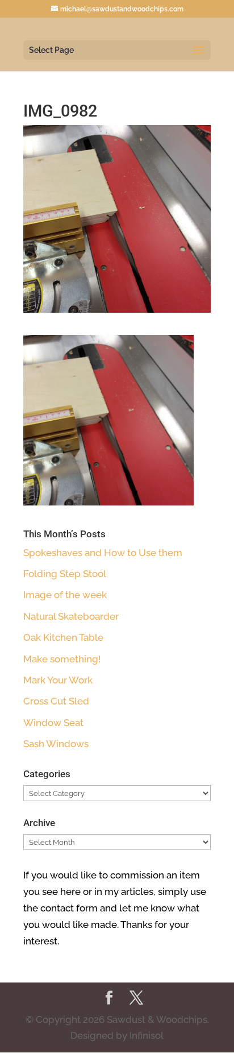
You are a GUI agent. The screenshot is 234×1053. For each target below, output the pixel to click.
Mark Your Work (58, 680)
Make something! (62, 659)
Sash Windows (56, 743)
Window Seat (53, 722)
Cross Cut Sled (56, 701)
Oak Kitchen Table (63, 637)
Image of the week (65, 594)
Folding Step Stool (64, 573)
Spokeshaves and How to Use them (102, 552)
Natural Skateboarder (71, 616)
